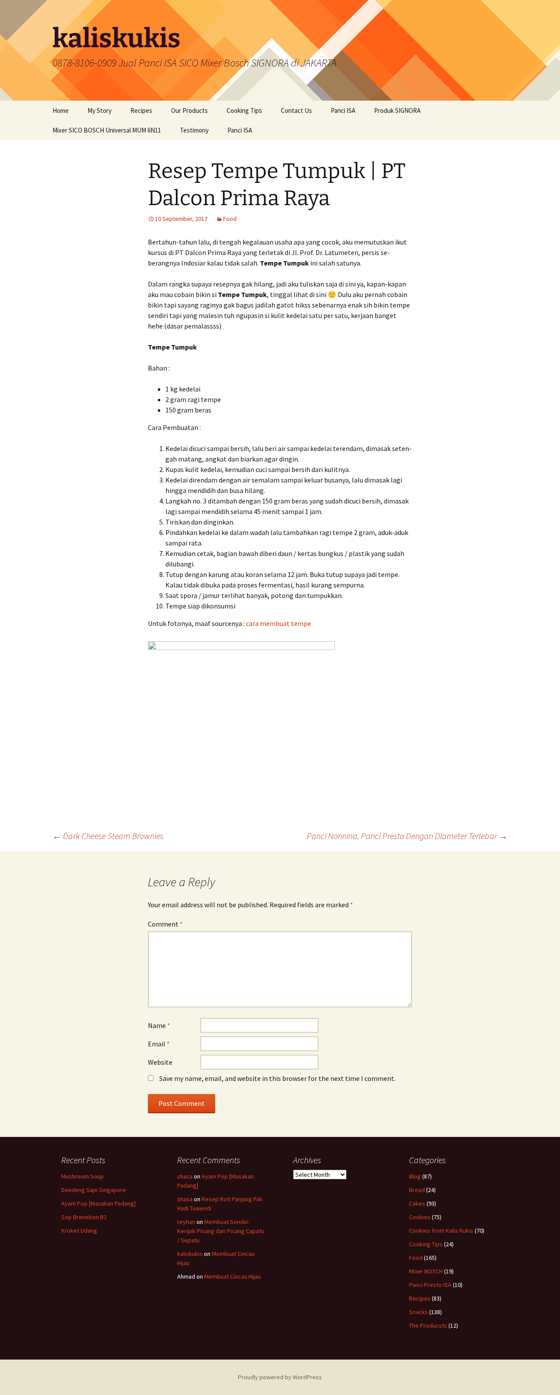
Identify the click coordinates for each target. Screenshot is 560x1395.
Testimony (194, 130)
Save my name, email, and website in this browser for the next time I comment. (277, 1078)
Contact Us (296, 110)
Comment (165, 924)
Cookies (419, 1217)
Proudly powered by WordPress (280, 1377)
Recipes (141, 110)
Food (230, 219)
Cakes (417, 1203)
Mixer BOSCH (426, 1271)
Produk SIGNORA (397, 110)
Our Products (189, 110)
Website (160, 1062)
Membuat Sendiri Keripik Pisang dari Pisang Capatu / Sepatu (220, 1231)
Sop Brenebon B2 (84, 1217)
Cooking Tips (244, 110)
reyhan (186, 1222)
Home (60, 110)
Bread (417, 1190)
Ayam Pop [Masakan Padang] (98, 1203)
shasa (184, 1176)
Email (159, 1043)
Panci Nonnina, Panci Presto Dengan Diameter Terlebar (407, 835)
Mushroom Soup (82, 1176)
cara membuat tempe (278, 623)
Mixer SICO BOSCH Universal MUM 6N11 (106, 130)
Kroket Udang (79, 1230)
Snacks (418, 1312)
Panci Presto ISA (430, 1285)
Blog (415, 1176)
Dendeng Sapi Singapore (93, 1190)
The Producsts (428, 1325)
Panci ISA (343, 110)
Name (159, 1025)
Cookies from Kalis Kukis (441, 1230)
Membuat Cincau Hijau (232, 1276)
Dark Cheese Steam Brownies (108, 835)
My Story (100, 110)
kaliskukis (190, 1254)
